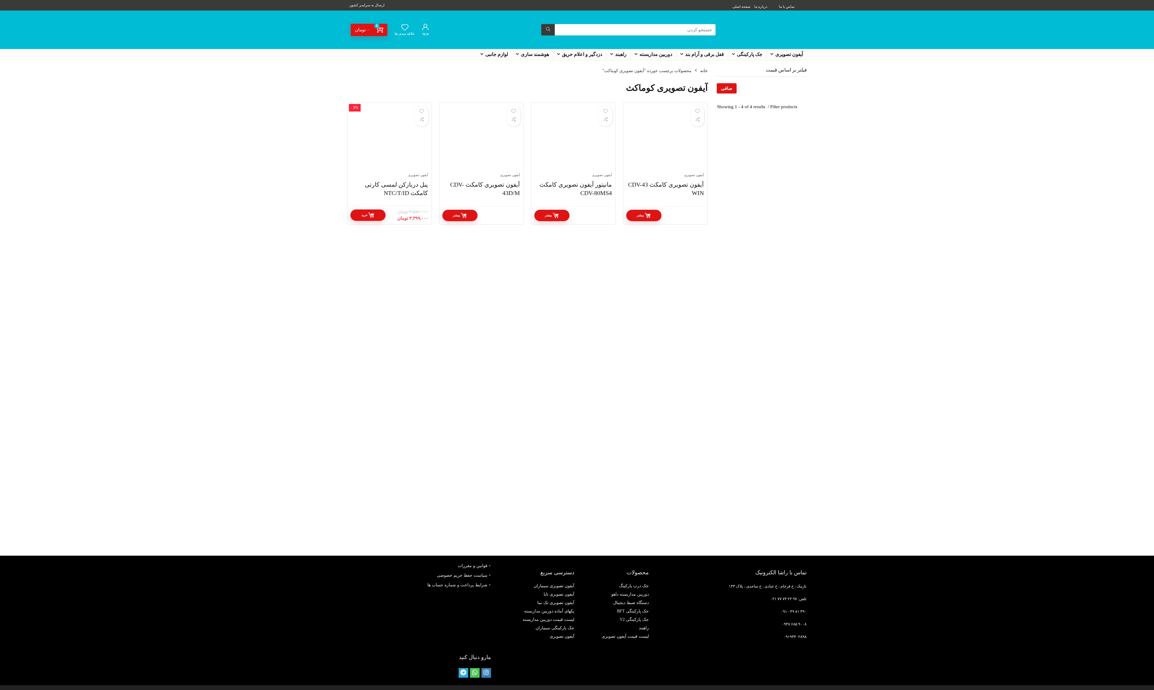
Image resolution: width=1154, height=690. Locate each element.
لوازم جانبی (496, 54)
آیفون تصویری (789, 54)
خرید (365, 215)
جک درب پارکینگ (634, 586)
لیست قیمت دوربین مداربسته (548, 619)
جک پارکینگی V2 (634, 619)
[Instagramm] (486, 673)
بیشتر (640, 215)
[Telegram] (463, 673)
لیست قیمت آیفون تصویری (625, 636)
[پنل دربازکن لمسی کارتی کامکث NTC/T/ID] (389, 141)
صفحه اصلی (741, 7)
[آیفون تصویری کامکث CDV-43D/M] (481, 141)
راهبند (621, 54)
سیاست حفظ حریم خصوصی (462, 575)
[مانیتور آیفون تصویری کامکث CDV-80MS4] (573, 141)
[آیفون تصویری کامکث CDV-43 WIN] (665, 141)
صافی (726, 88)
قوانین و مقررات (472, 565)
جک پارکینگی (749, 54)
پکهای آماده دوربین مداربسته (549, 611)
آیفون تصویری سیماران (554, 586)
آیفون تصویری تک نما (555, 602)
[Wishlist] (404, 28)
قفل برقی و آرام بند (704, 54)
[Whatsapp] (475, 673)
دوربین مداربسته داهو (630, 594)
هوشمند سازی (535, 54)
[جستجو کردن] (548, 29)
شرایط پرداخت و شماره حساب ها (457, 585)
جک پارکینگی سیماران (555, 628)
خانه (704, 71)
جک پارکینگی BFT (633, 611)
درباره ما (760, 7)
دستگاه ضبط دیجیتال (631, 602)
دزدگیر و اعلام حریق (582, 54)
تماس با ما (787, 7)
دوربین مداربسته (656, 54)
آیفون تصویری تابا (559, 594)
